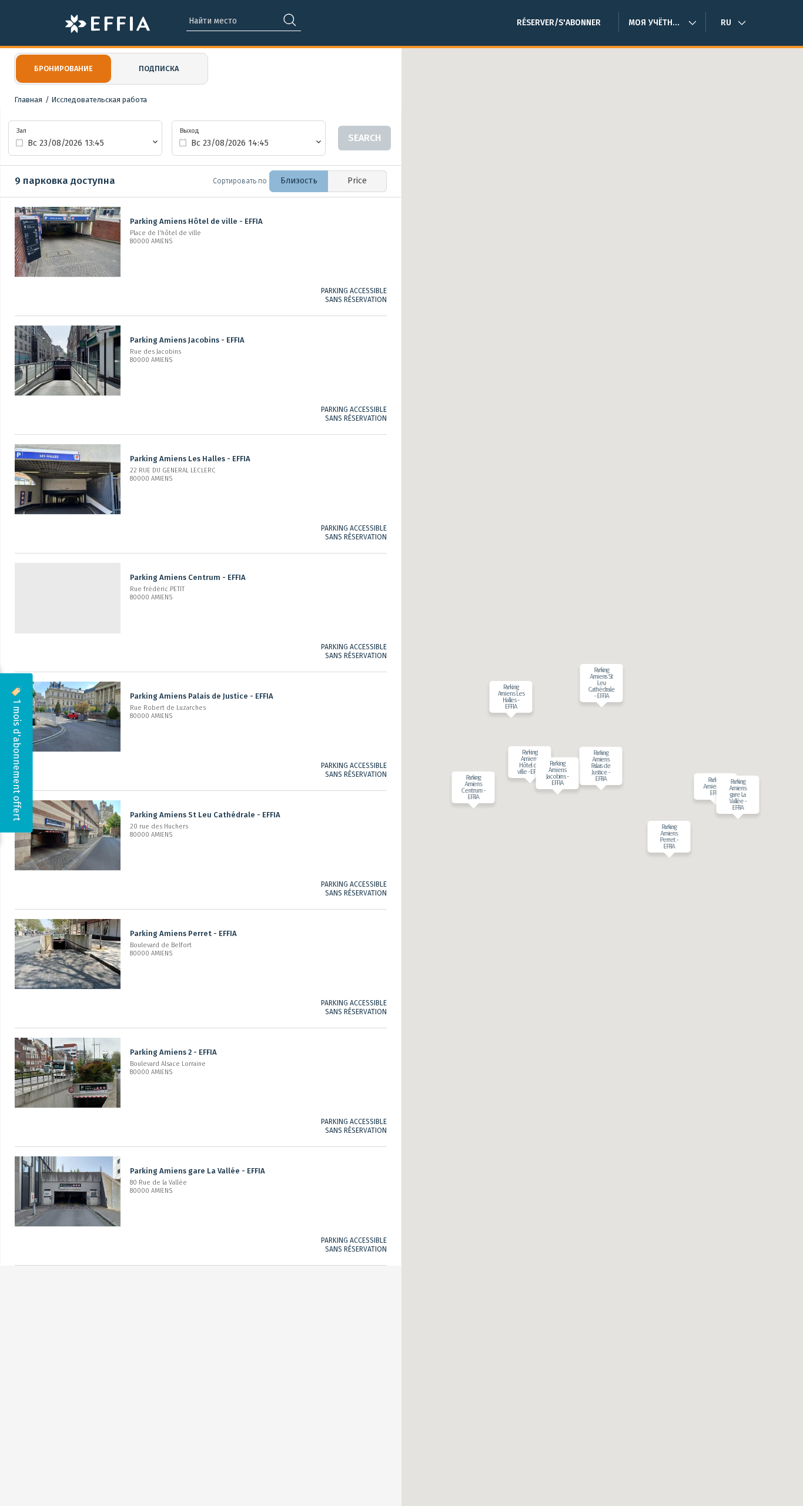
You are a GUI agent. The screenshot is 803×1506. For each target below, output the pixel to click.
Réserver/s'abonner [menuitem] (559, 23)
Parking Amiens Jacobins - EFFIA (187, 340)
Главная (28, 99)
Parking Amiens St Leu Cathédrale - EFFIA (205, 814)
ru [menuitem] (726, 23)
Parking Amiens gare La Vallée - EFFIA (197, 1170)
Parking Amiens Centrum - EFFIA (188, 577)
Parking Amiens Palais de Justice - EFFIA (201, 696)
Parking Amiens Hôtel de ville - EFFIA (196, 221)
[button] (526, 762)
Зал (21, 131)
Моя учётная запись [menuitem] (662, 23)
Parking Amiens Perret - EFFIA (183, 933)
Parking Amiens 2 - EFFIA (173, 1052)
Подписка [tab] (159, 68)
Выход (189, 131)
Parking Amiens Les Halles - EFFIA (190, 458)
